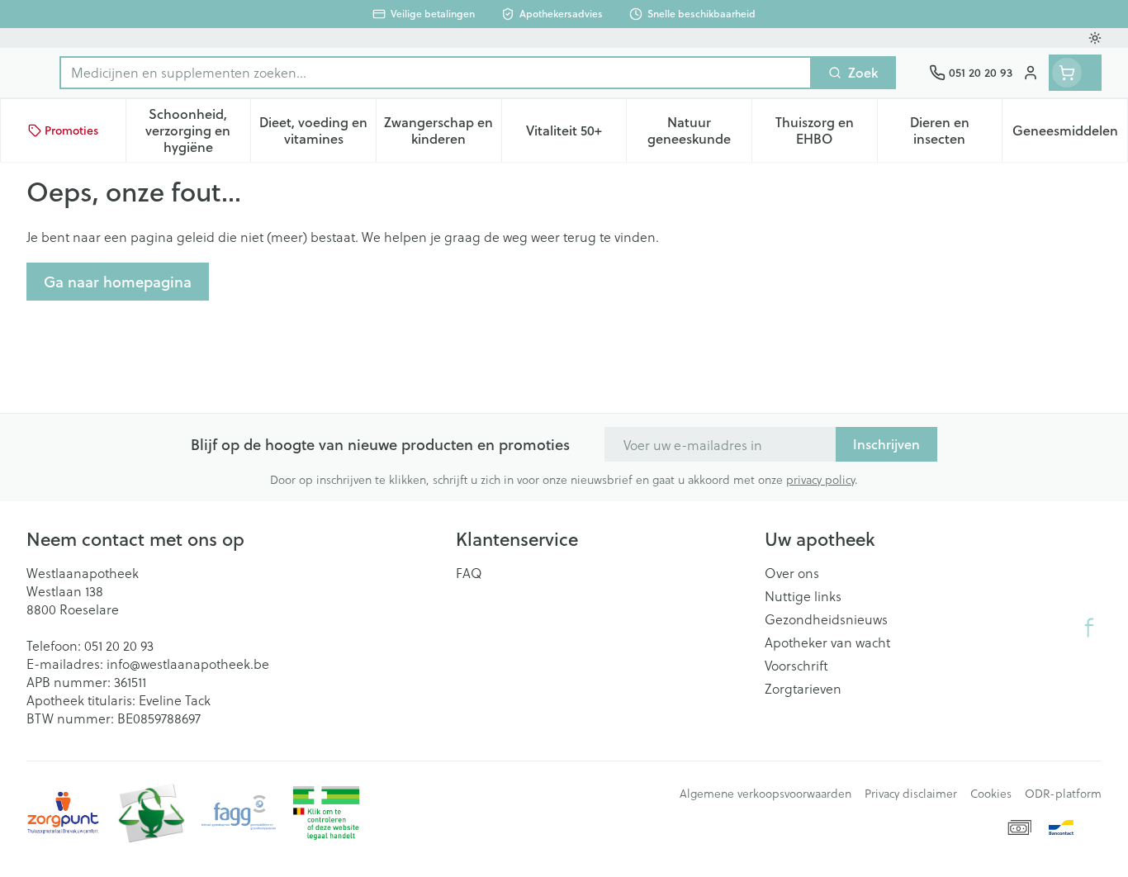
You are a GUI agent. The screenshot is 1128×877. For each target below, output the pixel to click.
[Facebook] (1089, 627)
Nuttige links (803, 596)
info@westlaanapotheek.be (188, 663)
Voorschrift (796, 666)
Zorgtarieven (803, 689)
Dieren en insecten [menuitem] (956, 130)
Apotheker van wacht (827, 642)
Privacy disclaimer (911, 793)
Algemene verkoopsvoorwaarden (765, 793)
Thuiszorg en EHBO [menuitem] (826, 130)
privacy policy (820, 479)
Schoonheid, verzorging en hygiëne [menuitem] (197, 130)
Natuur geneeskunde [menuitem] (699, 130)
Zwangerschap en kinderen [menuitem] (442, 130)
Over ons (792, 573)
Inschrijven (886, 443)
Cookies (991, 793)
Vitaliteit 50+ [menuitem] (576, 134)
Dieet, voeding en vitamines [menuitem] (317, 130)
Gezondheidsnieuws (826, 619)
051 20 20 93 (119, 645)
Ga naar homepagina (118, 281)
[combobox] (435, 72)
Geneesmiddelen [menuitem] (1069, 134)
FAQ (469, 573)
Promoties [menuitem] (71, 130)
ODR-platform (1063, 793)
